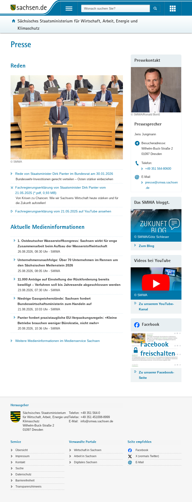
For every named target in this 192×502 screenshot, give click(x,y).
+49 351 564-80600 (158, 168)
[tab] (67, 405)
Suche (19, 468)
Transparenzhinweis (28, 486)
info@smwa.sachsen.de (97, 421)
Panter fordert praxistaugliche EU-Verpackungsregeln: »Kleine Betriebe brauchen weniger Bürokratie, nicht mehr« (67, 320)
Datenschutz (23, 474)
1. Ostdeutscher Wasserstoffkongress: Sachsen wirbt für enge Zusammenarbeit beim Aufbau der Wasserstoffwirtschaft (67, 243)
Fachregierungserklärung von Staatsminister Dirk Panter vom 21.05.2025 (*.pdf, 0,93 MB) (60, 190)
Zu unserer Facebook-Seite (156, 375)
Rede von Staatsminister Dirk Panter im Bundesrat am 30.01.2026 (64, 174)
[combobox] (115, 8)
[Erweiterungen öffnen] (172, 8)
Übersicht (21, 450)
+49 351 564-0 (90, 413)
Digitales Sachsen (85, 462)
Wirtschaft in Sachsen (87, 450)
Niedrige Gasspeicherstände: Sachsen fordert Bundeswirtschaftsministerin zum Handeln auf (55, 301)
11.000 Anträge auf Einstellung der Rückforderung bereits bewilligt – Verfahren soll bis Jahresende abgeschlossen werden (69, 282)
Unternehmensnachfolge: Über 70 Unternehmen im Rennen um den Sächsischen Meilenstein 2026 (68, 262)
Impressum (22, 456)
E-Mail (140, 462)
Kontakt (20, 462)
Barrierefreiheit (24, 480)
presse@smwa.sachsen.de (161, 185)
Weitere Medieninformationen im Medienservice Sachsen (57, 341)
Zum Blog (146, 246)
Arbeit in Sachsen (85, 456)
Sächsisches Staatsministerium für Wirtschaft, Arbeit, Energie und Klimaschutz (46, 417)
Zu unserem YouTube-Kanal (156, 306)
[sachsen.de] (30, 8)
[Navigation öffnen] (69, 8)
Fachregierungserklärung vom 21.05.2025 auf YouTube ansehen (63, 211)
